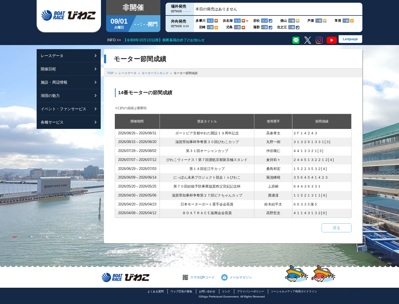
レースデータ (128, 73)
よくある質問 (155, 291)
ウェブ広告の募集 (181, 291)
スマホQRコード (202, 277)
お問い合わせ (207, 291)
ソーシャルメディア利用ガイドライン (294, 291)
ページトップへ (357, 293)
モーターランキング (155, 73)
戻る (336, 228)
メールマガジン (240, 277)
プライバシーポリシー (250, 291)
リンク (226, 291)
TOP (110, 73)
